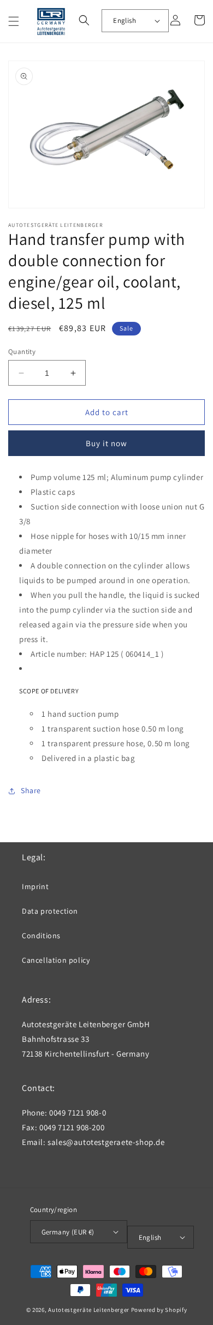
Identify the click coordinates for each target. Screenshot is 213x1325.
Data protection (50, 911)
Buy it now (106, 443)
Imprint (35, 886)
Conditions (41, 935)
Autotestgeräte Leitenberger (88, 1310)
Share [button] (31, 790)
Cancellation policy (56, 960)
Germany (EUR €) (68, 1232)
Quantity (22, 351)
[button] (14, 21)
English (124, 20)
